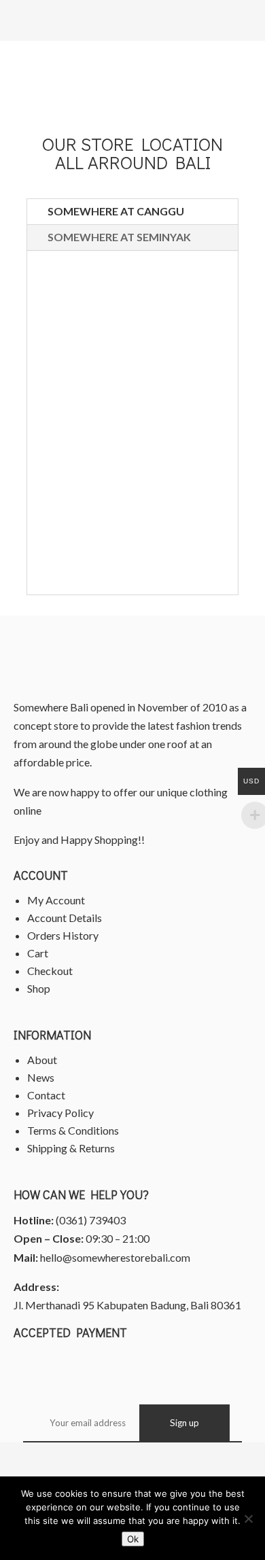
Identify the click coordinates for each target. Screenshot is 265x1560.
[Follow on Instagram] (146, 1460)
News (40, 1077)
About (42, 1059)
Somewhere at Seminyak (119, 236)
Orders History (63, 935)
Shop (38, 988)
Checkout (50, 970)
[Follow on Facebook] (118, 1460)
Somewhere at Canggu (116, 211)
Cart (37, 952)
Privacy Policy (60, 1112)
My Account (56, 899)
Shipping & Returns (71, 1147)
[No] (248, 1518)
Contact (46, 1094)
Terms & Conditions (73, 1130)
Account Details (64, 917)
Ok (133, 1539)
